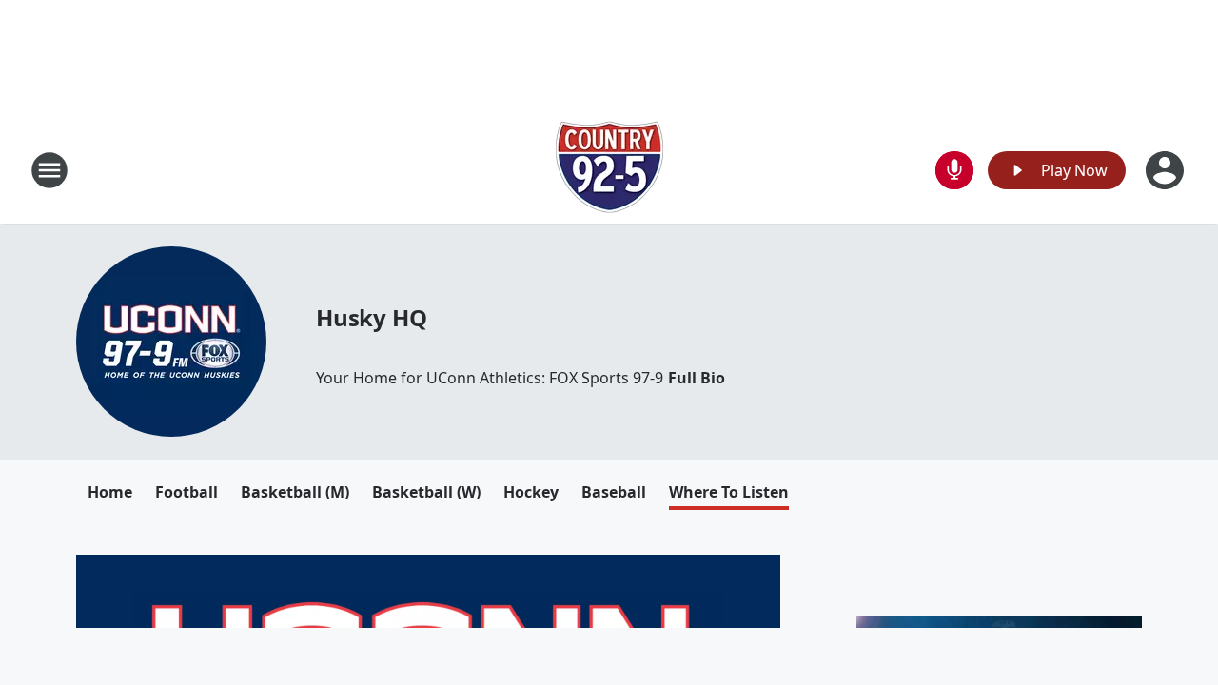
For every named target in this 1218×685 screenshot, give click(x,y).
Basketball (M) (295, 491)
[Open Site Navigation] (49, 170)
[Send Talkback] (954, 170)
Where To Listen (729, 491)
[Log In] (1167, 170)
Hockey (531, 491)
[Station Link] (609, 170)
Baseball (613, 491)
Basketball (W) (426, 491)
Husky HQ (371, 317)
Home (110, 491)
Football (186, 491)
